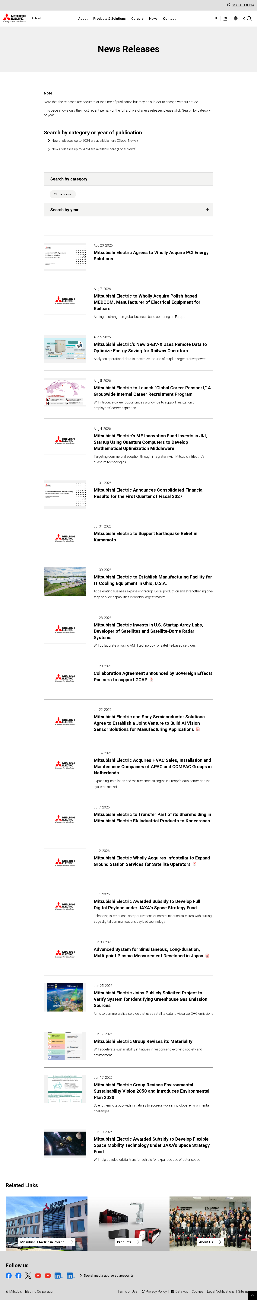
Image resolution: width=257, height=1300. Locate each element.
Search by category (68, 179)
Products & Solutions (109, 19)
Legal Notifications (220, 1291)
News (153, 19)
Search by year (64, 209)
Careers (137, 19)
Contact (169, 19)
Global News (62, 194)
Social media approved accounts (109, 1275)
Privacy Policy (156, 1291)
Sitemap (244, 1291)
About (83, 19)
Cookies (197, 1291)
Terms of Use (127, 1291)
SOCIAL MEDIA (243, 5)
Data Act (181, 1291)
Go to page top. (252, 1295)
